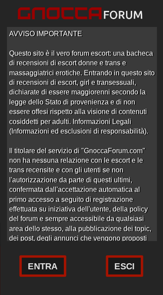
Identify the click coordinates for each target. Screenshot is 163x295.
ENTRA (43, 266)
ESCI (124, 266)
